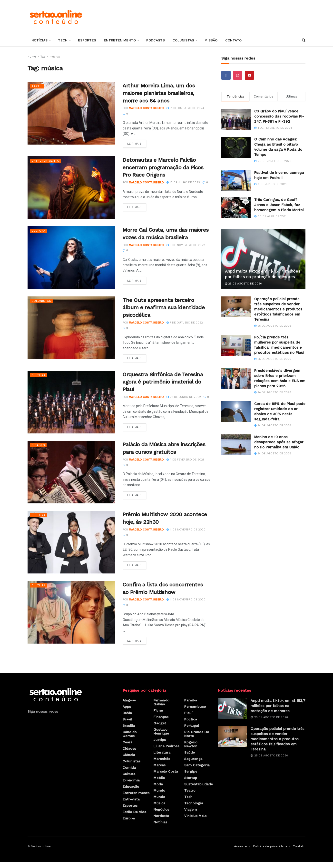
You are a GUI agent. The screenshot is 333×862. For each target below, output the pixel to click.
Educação (131, 786)
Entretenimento (120, 40)
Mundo (159, 790)
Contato (233, 40)
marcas (160, 765)
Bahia (127, 713)
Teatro (190, 790)
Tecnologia (193, 803)
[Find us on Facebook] (226, 75)
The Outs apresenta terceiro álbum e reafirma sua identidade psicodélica (164, 307)
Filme (158, 710)
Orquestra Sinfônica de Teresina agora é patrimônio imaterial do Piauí (163, 381)
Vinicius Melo (195, 816)
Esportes (87, 40)
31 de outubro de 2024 (186, 108)
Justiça (160, 740)
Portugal (191, 725)
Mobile (159, 778)
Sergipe (190, 771)
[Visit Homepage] (56, 17)
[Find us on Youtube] (249, 75)
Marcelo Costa (166, 771)
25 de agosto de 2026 (244, 283)
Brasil (36, 86)
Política (190, 719)
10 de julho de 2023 (184, 182)
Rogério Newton (190, 744)
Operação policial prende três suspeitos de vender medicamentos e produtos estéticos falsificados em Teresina (278, 309)
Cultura (38, 230)
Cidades (38, 445)
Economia (131, 780)
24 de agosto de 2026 (273, 392)
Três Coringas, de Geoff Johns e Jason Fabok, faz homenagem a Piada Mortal (279, 204)
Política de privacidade (270, 846)
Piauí (188, 713)
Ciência (129, 755)
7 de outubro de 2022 (186, 322)
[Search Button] (303, 40)
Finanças (161, 717)
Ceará (127, 742)
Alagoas (129, 700)
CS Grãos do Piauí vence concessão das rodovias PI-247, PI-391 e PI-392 (279, 116)
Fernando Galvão (161, 702)
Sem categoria (197, 765)
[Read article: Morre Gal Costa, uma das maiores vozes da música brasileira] (71, 257)
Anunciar (240, 846)
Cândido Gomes (130, 734)
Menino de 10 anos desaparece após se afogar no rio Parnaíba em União (279, 442)
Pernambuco (195, 706)
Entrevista (131, 799)
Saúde (189, 752)
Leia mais (136, 142)
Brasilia (129, 725)
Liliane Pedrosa (166, 746)
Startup (190, 778)
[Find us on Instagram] (237, 75)
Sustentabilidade (198, 784)
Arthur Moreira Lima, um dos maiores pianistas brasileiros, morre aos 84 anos (159, 93)
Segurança (193, 759)
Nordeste (161, 816)
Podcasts (155, 40)
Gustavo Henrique (161, 731)
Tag (42, 56)
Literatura (162, 752)
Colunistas (183, 40)
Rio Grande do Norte (196, 734)
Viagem (190, 809)
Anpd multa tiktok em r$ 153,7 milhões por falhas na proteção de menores (278, 705)
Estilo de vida (134, 812)
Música (159, 803)
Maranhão (162, 759)
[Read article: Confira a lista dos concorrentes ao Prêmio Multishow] (71, 612)
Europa (129, 818)
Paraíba (190, 700)
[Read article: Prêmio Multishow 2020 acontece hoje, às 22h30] (71, 542)
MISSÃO (211, 40)
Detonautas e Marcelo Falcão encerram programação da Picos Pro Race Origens (163, 167)
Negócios (161, 809)
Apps (127, 706)
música (54, 56)
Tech (63, 40)
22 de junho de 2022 (185, 397)
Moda (158, 784)
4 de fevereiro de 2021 (186, 459)
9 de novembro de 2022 (187, 245)
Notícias (39, 40)
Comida (129, 767)
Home (32, 56)
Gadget (160, 723)
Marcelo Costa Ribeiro (146, 108)
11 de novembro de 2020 (187, 529)
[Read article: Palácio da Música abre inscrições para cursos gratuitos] (71, 472)
